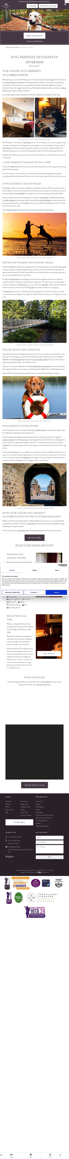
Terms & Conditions (28, 870)
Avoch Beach (44, 197)
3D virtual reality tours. (44, 685)
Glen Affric (45, 285)
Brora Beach (21, 193)
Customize (33, 592)
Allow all (56, 592)
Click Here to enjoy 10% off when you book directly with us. (34, 1)
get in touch (39, 530)
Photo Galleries (46, 682)
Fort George (13, 452)
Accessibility (39, 812)
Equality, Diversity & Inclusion (45, 815)
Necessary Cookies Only (12, 592)
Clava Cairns (24, 440)
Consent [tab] (11, 570)
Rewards (7, 804)
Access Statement (20, 870)
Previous (37, 636)
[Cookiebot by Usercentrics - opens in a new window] (59, 565)
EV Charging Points (42, 820)
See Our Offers (34, 538)
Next (61, 636)
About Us (8, 801)
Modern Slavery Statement (44, 818)
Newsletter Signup (19, 822)
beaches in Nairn (13, 210)
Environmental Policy (49, 870)
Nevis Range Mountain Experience (40, 366)
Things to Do (24, 804)
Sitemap (38, 823)
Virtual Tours (24, 801)
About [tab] (57, 570)
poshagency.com (45, 872)
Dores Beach (47, 200)
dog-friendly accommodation (15, 82)
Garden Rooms (7, 148)
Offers (7, 807)
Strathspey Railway (18, 359)
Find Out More (49, 654)
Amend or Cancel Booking (34, 41)
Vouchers (32, 6)
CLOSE (66, 1)
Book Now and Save (48, 6)
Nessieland (27, 457)
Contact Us (39, 801)
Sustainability (40, 807)
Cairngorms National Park (40, 359)
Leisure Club (24, 812)
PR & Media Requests (42, 826)
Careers (38, 804)
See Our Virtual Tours (34, 785)
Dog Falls (31, 287)
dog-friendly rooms (23, 530)
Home (6, 47)
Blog (6, 812)
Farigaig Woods (14, 279)
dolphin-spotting (9, 200)
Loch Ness (26, 203)
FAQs (37, 810)
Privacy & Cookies (26, 815)
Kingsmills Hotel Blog (13, 47)
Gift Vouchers (9, 810)
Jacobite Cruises (40, 430)
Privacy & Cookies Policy (38, 870)
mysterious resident (8, 440)
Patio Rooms (27, 142)
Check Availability (34, 36)
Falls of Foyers (23, 285)
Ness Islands (8, 291)
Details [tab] (34, 570)
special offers (31, 524)
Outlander (6, 445)
